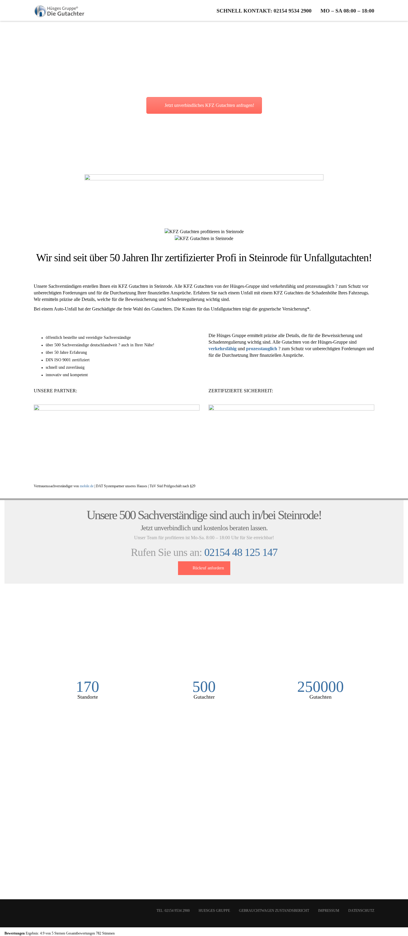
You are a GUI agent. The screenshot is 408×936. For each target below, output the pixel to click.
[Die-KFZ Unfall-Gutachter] (59, 10)
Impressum (328, 911)
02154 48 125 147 (240, 552)
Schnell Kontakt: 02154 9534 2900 (264, 11)
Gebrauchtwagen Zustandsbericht (274, 911)
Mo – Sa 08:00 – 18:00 (347, 11)
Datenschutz (361, 911)
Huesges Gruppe (214, 911)
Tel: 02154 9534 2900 (173, 911)
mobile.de (86, 486)
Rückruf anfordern (208, 568)
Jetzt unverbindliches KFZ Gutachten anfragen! (209, 105)
